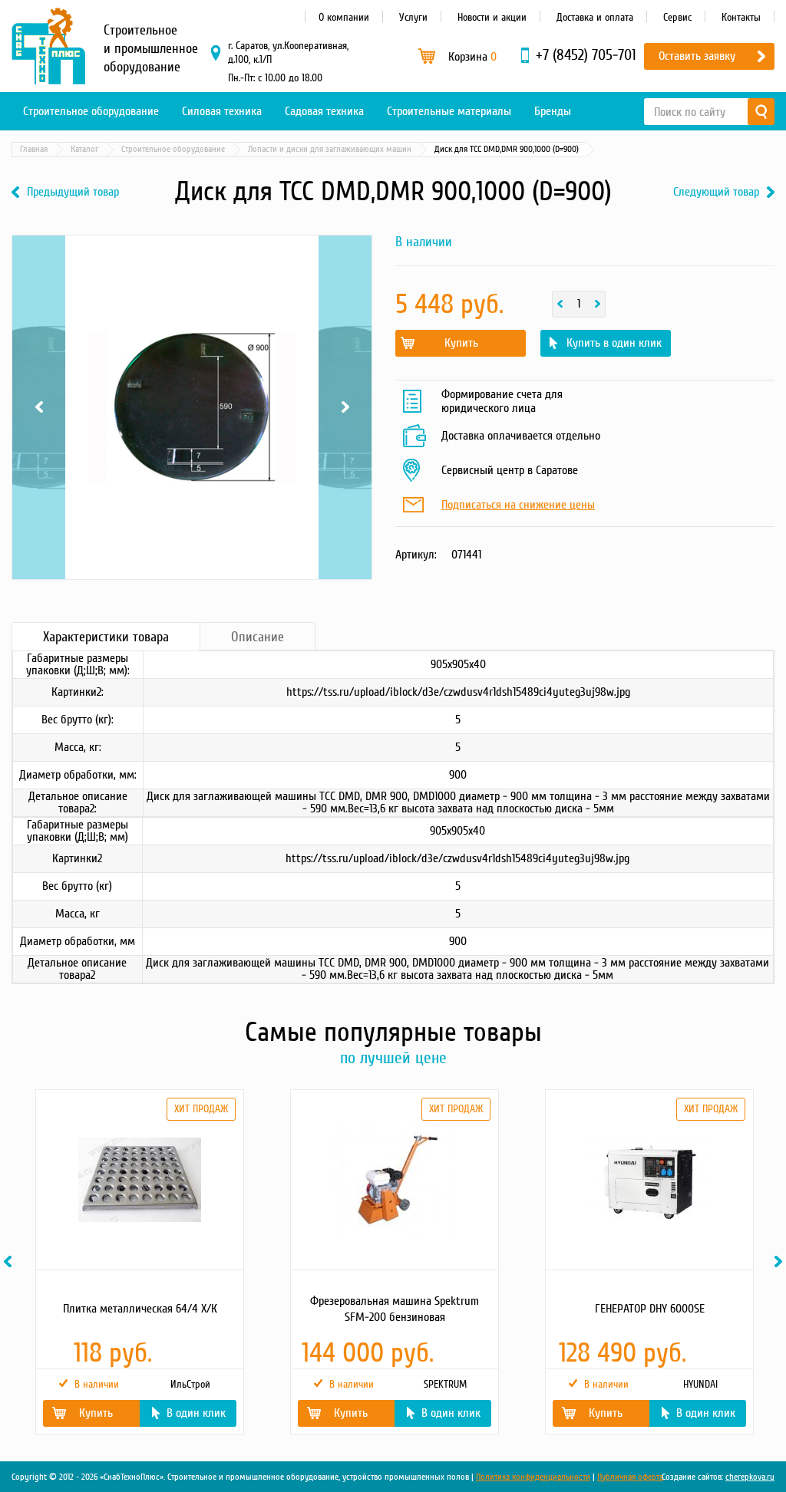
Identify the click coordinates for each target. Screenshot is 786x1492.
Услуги (413, 17)
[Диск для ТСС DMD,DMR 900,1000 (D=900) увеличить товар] (192, 407)
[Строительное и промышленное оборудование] (48, 46)
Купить (461, 343)
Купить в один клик (614, 343)
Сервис (677, 17)
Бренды (552, 111)
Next (345, 254)
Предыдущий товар (73, 192)
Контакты (741, 17)
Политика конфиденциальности (533, 1477)
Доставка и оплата (594, 17)
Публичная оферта (630, 1477)
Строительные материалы (449, 111)
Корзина (472, 56)
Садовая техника (324, 111)
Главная (34, 149)
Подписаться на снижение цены (518, 505)
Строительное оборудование (91, 111)
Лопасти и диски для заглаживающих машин (329, 149)
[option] (139, 1261)
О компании (344, 17)
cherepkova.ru (749, 1477)
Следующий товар (716, 192)
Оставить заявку (697, 56)
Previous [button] (10, 1261)
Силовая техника (222, 111)
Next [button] (780, 1261)
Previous (38, 254)
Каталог (84, 149)
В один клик (196, 1413)
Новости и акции (492, 17)
